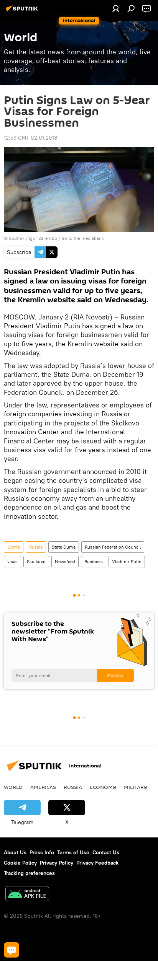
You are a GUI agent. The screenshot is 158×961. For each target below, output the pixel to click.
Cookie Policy (20, 862)
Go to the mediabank (82, 238)
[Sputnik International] (23, 11)
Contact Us (105, 852)
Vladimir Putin (127, 561)
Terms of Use (73, 852)
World (13, 547)
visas (12, 561)
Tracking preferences (29, 873)
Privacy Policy (56, 862)
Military (135, 786)
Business (93, 561)
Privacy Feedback (97, 862)
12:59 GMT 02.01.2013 (30, 137)
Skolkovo (36, 561)
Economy (103, 786)
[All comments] (11, 950)
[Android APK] (27, 894)
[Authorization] (115, 8)
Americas (43, 786)
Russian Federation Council (113, 547)
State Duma (64, 547)
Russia (36, 547)
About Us (15, 852)
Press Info (42, 852)
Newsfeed (65, 561)
